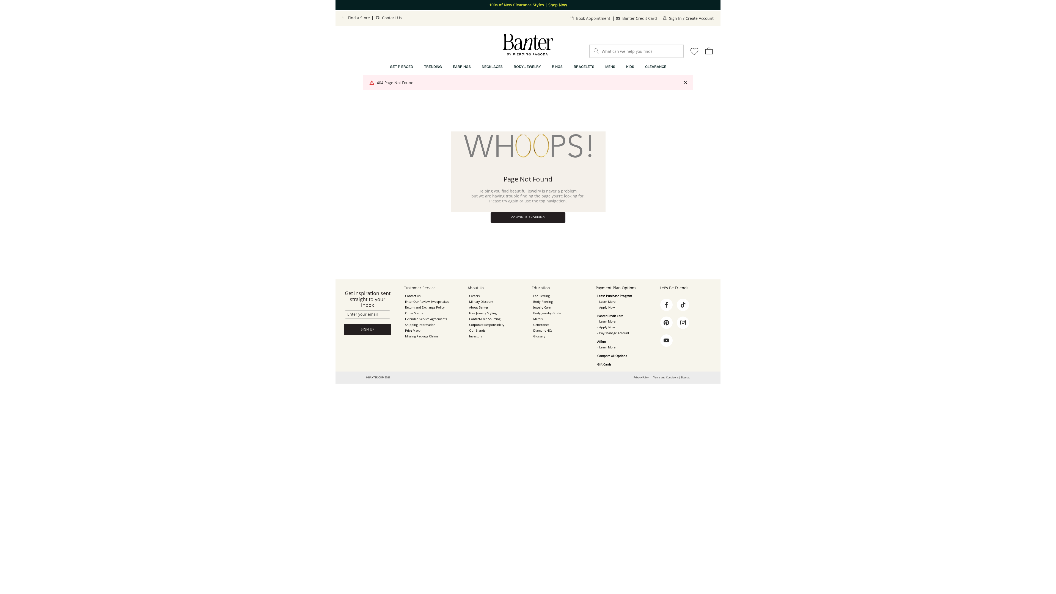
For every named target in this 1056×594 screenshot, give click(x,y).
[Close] (685, 83)
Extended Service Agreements (426, 319)
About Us (476, 287)
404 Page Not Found (395, 82)
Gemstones (541, 325)
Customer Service (419, 287)
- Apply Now (606, 307)
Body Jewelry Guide (547, 313)
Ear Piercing (541, 296)
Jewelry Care (542, 307)
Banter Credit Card (639, 18)
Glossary (539, 336)
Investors (475, 336)
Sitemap (685, 377)
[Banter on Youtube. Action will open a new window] (666, 341)
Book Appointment (593, 18)
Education (541, 287)
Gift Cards (604, 364)
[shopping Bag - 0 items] (709, 50)
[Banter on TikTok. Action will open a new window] (683, 305)
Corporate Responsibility (486, 325)
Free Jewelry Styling (483, 313)
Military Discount (481, 302)
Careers (474, 296)
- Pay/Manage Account (613, 333)
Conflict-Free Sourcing (485, 319)
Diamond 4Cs (542, 330)
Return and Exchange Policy (425, 307)
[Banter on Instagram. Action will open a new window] (683, 323)
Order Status (414, 313)
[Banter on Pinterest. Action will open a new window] (666, 323)
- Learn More (606, 302)
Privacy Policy (641, 377)
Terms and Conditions (665, 377)
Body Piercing (543, 302)
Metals (538, 319)
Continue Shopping (528, 217)
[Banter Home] (528, 45)
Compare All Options (612, 356)
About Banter (478, 307)
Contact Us (392, 17)
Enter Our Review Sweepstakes (427, 302)
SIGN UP (368, 329)
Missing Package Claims (421, 336)
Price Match (413, 330)
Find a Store (359, 17)
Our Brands (477, 330)
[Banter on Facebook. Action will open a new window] (666, 305)
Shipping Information (420, 325)
